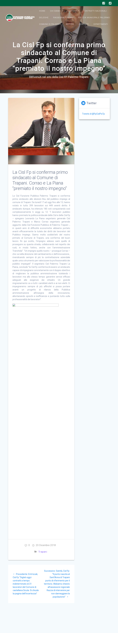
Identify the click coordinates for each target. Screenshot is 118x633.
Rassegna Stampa (63, 17)
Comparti (72, 11)
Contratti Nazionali (95, 11)
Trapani (42, 552)
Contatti (84, 24)
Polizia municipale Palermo (94, 17)
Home (42, 11)
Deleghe (44, 17)
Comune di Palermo (50, 24)
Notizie (70, 24)
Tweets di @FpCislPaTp (93, 114)
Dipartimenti (101, 24)
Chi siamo (55, 11)
